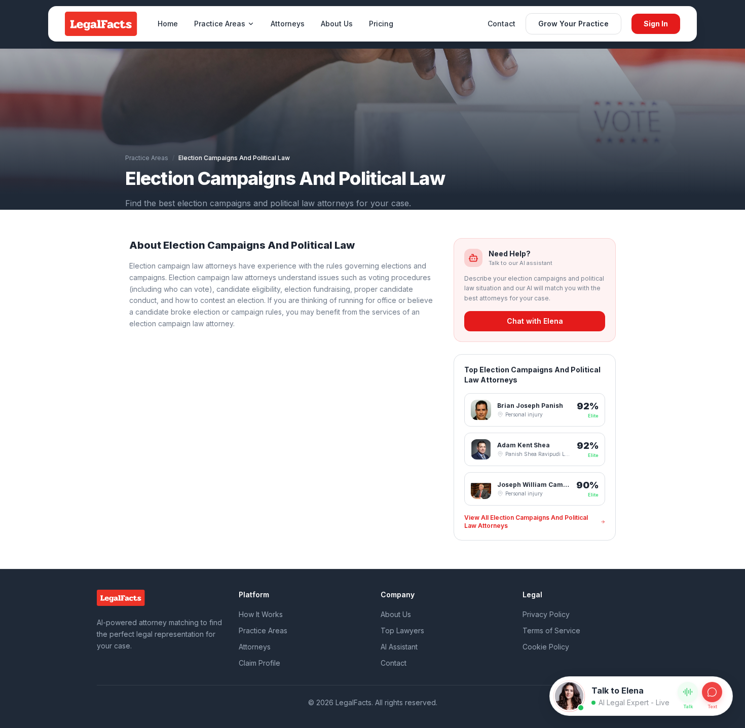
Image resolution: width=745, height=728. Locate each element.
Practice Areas (219, 23)
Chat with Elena (535, 321)
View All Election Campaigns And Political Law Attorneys (526, 521)
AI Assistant (399, 646)
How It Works (261, 614)
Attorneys (288, 23)
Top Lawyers (402, 630)
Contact (501, 23)
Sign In (656, 23)
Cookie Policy (546, 646)
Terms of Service (551, 630)
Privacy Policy (546, 614)
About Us (337, 23)
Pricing (381, 23)
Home (168, 23)
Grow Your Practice (573, 23)
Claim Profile (259, 663)
